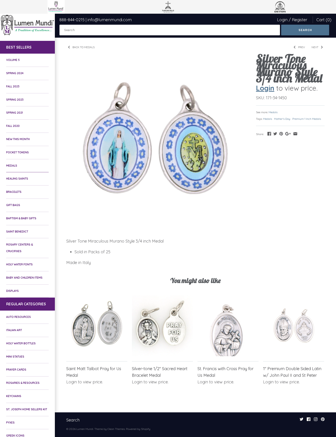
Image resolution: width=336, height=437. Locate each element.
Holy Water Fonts (19, 264)
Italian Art (14, 330)
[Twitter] (301, 420)
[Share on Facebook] (269, 133)
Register (299, 19)
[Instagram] (315, 420)
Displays (12, 291)
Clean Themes (116, 429)
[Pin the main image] (281, 133)
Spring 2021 (14, 112)
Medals (11, 165)
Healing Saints (17, 178)
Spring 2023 (15, 99)
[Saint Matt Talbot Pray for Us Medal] (96, 325)
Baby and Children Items (24, 277)
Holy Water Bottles (21, 343)
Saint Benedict (17, 231)
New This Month (18, 139)
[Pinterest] (323, 420)
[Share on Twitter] (275, 133)
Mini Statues (15, 356)
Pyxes (10, 422)
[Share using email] (295, 133)
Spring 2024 (15, 73)
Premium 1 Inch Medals (306, 118)
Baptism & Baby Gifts (21, 218)
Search (73, 420)
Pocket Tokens (17, 152)
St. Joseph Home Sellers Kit (26, 409)
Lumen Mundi (84, 429)
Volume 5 (13, 60)
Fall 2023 (12, 86)
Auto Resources (18, 317)
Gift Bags (13, 205)
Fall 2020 (13, 126)
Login (282, 19)
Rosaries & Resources (23, 383)
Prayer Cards (16, 369)
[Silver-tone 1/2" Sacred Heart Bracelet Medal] (162, 325)
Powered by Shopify (138, 429)
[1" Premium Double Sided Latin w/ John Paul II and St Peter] (293, 325)
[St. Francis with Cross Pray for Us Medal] (228, 325)
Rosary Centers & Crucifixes (19, 248)
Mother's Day (282, 118)
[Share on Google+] (288, 133)
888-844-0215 (72, 19)
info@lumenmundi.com (110, 19)
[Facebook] (308, 420)
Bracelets (13, 192)
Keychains (13, 396)
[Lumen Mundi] (27, 25)
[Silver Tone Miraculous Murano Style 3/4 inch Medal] (155, 144)
